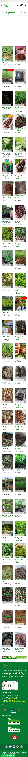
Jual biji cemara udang (20, 62)
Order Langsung (6, 60)
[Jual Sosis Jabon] (7, 528)
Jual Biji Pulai (5, 648)
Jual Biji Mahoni (18, 626)
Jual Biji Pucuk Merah (7, 107)
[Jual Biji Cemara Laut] (7, 188)
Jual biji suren (5, 448)
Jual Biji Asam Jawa (19, 648)
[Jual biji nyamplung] (7, 417)
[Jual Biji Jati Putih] (20, 121)
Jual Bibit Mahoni (6, 221)
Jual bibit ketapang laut (20, 153)
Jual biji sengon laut (6, 470)
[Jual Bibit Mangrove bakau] (20, 303)
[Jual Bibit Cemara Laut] (7, 76)
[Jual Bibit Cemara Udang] (20, 484)
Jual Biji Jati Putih (19, 130)
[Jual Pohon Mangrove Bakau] (7, 303)
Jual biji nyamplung (6, 426)
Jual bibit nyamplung (7, 175)
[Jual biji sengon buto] (20, 327)
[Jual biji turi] (7, 395)
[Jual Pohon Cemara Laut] (20, 258)
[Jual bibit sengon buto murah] (20, 98)
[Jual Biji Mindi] (20, 595)
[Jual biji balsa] (20, 572)
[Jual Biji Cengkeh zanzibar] (7, 327)
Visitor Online (14, 712)
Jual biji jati (4, 382)
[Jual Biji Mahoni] (20, 617)
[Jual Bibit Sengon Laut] (20, 528)
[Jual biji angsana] (20, 417)
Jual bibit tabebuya (6, 360)
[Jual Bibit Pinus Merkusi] (7, 506)
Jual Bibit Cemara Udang (20, 493)
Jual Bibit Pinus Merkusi (7, 515)
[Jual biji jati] (7, 373)
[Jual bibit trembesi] (7, 258)
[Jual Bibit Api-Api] (7, 484)
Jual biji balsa (18, 581)
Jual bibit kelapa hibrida (20, 243)
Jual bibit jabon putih (6, 559)
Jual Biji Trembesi (19, 221)
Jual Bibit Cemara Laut (7, 85)
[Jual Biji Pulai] (7, 639)
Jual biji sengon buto (19, 336)
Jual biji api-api (5, 581)
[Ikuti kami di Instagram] (14, 748)
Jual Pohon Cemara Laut (20, 267)
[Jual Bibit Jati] (20, 506)
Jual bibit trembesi (6, 267)
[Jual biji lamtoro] (20, 395)
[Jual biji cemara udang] (20, 53)
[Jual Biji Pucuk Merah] (7, 98)
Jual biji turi (4, 404)
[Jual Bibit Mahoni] (7, 212)
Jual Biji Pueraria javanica (7, 131)
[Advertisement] (14, 31)
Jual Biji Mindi (18, 604)
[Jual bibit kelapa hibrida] (20, 234)
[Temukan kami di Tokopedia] (21, 748)
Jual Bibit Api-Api (6, 493)
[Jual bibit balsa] (7, 53)
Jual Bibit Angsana (19, 470)
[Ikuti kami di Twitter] (10, 748)
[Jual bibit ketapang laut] (20, 144)
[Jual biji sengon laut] (7, 461)
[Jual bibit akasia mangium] (20, 280)
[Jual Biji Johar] (7, 595)
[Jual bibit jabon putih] (7, 550)
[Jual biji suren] (7, 439)
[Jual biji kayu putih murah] (20, 188)
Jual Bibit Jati (18, 515)
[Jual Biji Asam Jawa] (20, 639)
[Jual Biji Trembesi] (20, 212)
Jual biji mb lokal (18, 175)
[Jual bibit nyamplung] (7, 166)
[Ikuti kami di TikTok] (18, 748)
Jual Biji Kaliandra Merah (20, 85)
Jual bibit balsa (5, 62)
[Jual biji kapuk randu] (20, 373)
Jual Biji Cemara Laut (7, 197)
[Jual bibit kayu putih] (7, 144)
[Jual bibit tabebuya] (7, 351)
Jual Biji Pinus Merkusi (7, 626)
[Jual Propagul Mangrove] (7, 280)
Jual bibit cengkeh (19, 559)
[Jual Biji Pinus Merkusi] (7, 617)
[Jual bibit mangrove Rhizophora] (7, 234)
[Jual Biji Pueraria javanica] (7, 122)
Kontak (10, 1)
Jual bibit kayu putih (6, 153)
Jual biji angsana (18, 426)
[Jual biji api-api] (7, 572)
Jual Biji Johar (5, 604)
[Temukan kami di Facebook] (6, 748)
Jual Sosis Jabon (5, 537)
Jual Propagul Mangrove (7, 289)
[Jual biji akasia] (20, 439)
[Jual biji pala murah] (20, 351)
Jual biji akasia (18, 448)
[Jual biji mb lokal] (20, 166)
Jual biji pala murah (19, 360)
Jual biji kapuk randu (19, 382)
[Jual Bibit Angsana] (20, 461)
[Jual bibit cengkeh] (20, 550)
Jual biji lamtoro (18, 404)
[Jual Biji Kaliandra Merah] (20, 76)
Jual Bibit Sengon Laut (20, 537)
